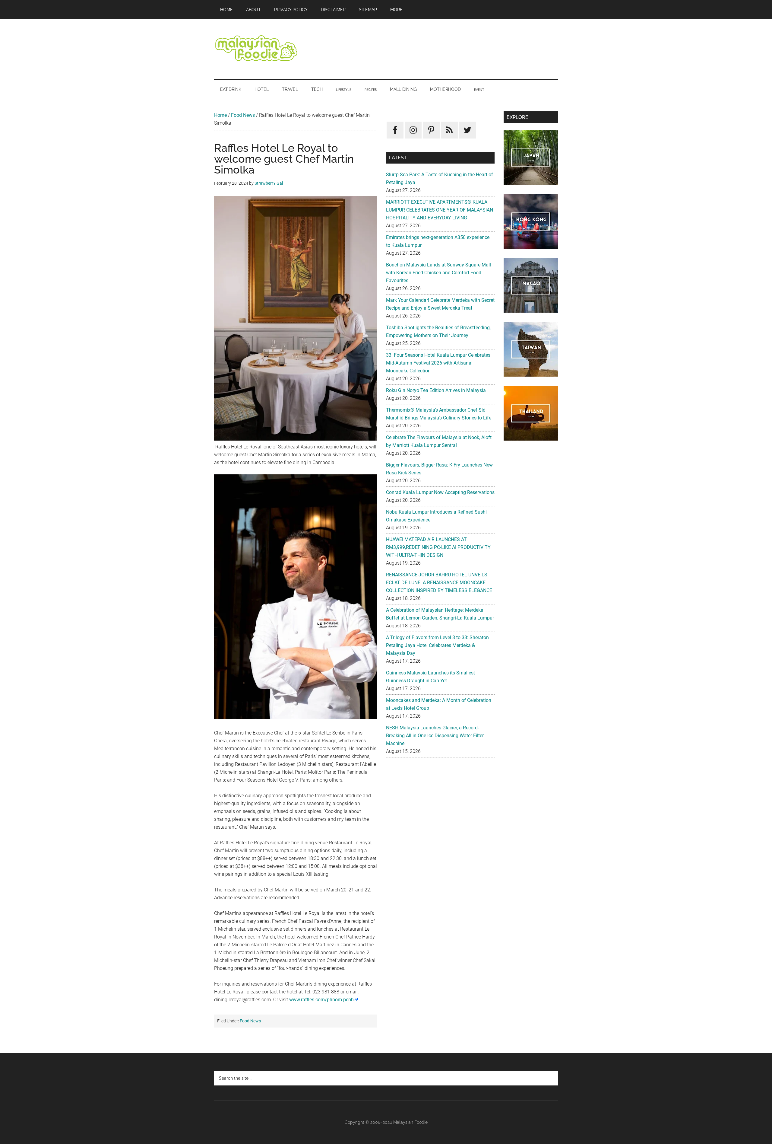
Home (220, 115)
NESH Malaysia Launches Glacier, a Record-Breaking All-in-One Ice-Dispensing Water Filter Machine (435, 735)
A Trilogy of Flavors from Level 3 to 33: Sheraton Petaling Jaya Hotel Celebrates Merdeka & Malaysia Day (437, 645)
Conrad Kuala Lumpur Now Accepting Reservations (440, 492)
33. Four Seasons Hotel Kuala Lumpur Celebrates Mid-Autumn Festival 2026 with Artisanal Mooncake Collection (438, 363)
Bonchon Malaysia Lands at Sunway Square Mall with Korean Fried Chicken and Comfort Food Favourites (438, 272)
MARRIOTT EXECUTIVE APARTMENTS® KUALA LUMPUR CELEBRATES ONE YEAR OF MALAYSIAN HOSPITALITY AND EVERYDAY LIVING (439, 210)
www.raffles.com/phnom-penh (321, 999)
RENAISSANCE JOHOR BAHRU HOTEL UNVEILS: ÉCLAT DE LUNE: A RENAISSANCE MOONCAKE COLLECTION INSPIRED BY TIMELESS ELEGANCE (439, 582)
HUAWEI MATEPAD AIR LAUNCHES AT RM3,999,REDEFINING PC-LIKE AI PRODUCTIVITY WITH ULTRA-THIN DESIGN (438, 547)
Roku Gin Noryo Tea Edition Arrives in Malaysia (436, 390)
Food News (243, 115)
